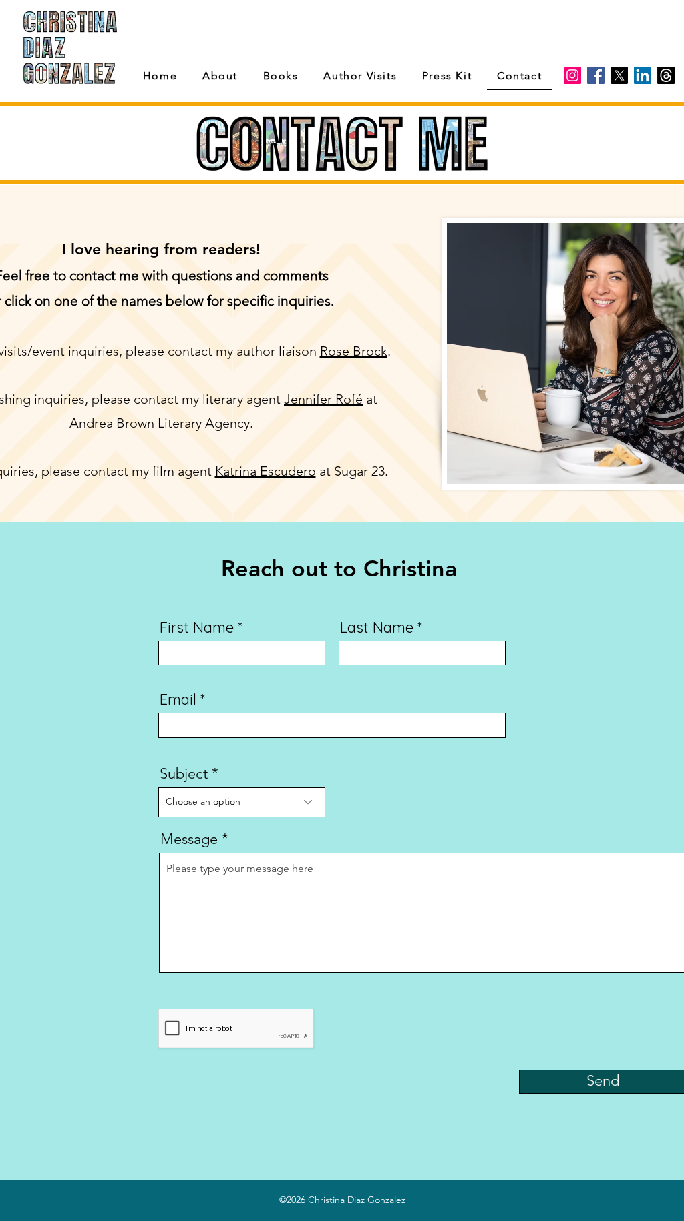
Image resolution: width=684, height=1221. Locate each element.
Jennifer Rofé (323, 399)
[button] (281, 76)
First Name (197, 627)
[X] (619, 75)
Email (178, 699)
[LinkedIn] (642, 75)
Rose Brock (353, 351)
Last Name (376, 627)
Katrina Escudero (265, 471)
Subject (184, 774)
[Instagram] (572, 75)
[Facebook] (596, 75)
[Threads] (666, 75)
